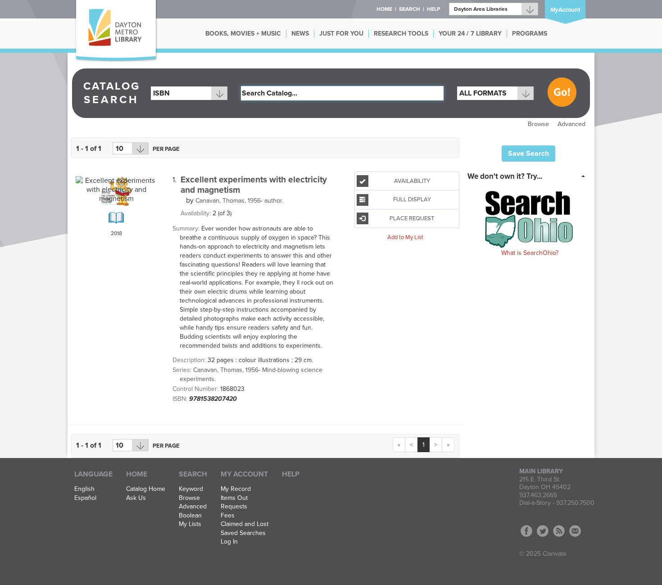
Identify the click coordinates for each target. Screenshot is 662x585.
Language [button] (93, 474)
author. (239, 200)
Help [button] (433, 9)
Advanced (571, 124)
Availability (412, 181)
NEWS (300, 33)
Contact (575, 531)
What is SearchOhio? (529, 253)
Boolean (190, 515)
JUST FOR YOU (341, 33)
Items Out (234, 498)
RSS (559, 531)
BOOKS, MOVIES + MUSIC (243, 33)
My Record (236, 489)
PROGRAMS (529, 33)
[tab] (528, 175)
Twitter (542, 531)
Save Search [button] (528, 153)
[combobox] (189, 93)
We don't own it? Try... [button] (504, 176)
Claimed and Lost (244, 524)
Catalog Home (145, 489)
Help (290, 474)
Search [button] (409, 9)
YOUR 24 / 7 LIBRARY (470, 33)
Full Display (412, 199)
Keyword (191, 489)
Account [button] (565, 10)
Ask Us (136, 498)
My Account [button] (244, 474)
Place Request (412, 218)
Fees (228, 515)
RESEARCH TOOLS (401, 33)
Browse (538, 124)
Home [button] (384, 9)
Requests (234, 506)
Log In (229, 541)
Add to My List (405, 237)
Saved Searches (243, 533)
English (84, 489)
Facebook (526, 531)
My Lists (190, 524)
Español (85, 498)
